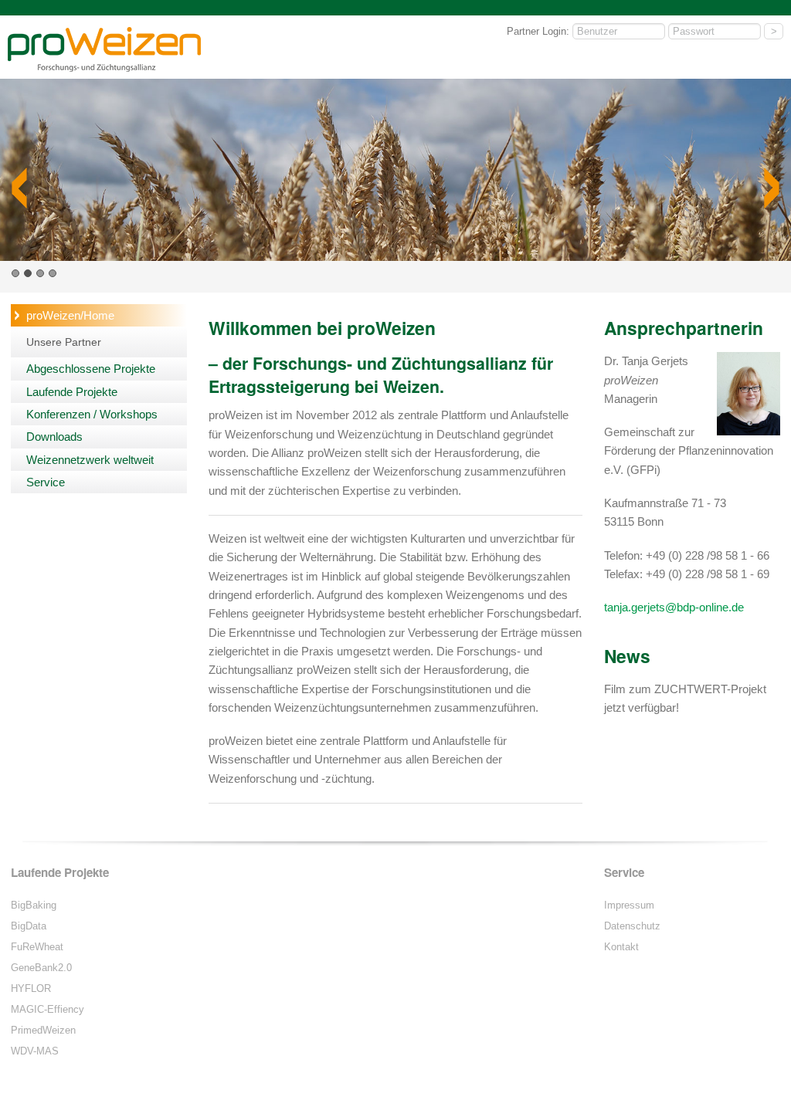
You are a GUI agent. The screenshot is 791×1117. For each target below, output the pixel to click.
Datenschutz (632, 926)
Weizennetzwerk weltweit (90, 459)
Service (45, 482)
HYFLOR (31, 988)
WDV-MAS (35, 1051)
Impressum (629, 905)
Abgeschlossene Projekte (90, 368)
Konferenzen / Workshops (92, 414)
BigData (28, 926)
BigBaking (33, 905)
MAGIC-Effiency (47, 1009)
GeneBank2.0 (41, 967)
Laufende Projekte (71, 391)
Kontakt (621, 947)
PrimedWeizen (43, 1030)
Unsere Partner (63, 342)
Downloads (54, 436)
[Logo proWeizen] (104, 69)
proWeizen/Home (70, 315)
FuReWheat (37, 947)
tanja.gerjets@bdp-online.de (674, 607)
